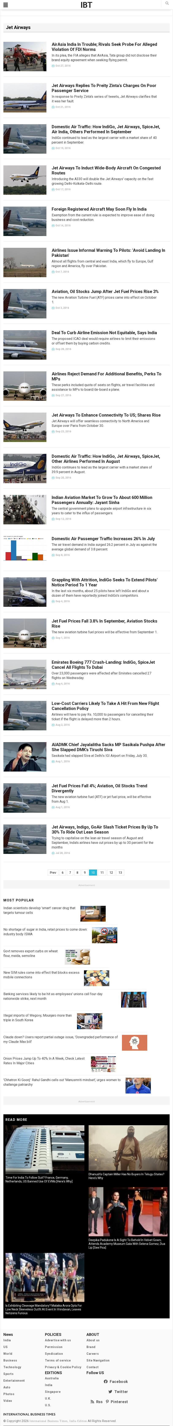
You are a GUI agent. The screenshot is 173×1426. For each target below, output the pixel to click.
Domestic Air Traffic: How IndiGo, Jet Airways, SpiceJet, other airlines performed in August (106, 459)
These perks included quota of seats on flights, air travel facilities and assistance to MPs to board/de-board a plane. (103, 387)
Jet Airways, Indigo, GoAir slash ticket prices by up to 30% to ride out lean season (105, 829)
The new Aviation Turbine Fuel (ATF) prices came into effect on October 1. (104, 299)
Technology (12, 1367)
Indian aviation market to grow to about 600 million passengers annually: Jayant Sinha (102, 500)
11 (102, 873)
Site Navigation (98, 1360)
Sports (8, 1374)
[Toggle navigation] (5, 5)
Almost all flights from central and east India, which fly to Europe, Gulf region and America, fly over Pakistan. (102, 263)
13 (120, 873)
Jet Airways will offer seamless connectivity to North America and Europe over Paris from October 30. (100, 423)
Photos (9, 1394)
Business (10, 1360)
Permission (54, 1347)
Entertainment (14, 1380)
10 (93, 873)
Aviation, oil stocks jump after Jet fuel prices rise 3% (105, 291)
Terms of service (58, 1360)
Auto (6, 1387)
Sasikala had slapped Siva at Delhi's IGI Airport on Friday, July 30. (99, 756)
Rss (98, 1402)
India (7, 1340)
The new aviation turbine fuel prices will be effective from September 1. (104, 632)
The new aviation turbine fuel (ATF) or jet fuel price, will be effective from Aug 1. (101, 799)
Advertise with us (58, 1340)
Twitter (120, 1391)
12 (111, 873)
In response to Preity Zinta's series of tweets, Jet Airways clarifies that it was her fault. (104, 99)
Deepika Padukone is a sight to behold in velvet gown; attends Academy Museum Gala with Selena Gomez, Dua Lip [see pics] (127, 1243)
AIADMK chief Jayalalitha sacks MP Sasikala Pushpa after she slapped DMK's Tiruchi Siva (108, 747)
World (7, 1353)
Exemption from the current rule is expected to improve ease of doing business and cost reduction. (103, 217)
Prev (53, 873)
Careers (92, 1353)
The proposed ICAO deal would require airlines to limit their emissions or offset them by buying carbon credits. (103, 341)
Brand (91, 1347)
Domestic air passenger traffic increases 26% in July (103, 538)
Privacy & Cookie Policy (63, 1367)
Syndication (54, 1353)
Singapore (53, 1391)
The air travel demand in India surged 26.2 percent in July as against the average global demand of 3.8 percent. (104, 547)
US (5, 1347)
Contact (92, 1367)
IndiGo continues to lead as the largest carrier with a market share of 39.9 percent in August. (102, 469)
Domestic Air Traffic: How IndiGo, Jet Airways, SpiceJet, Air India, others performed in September (106, 129)
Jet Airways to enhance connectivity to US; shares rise (106, 415)
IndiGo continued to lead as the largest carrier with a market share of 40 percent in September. (104, 140)
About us (93, 1340)
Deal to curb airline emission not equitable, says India (104, 332)
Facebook (118, 1381)
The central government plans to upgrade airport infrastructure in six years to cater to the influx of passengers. (101, 511)
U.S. (48, 1405)
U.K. (48, 1398)
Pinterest (118, 1402)
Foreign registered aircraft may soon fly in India (99, 209)
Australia (52, 1378)
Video (7, 1400)
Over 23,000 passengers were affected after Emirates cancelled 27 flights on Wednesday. (101, 675)
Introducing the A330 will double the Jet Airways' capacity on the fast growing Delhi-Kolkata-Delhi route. (102, 181)
